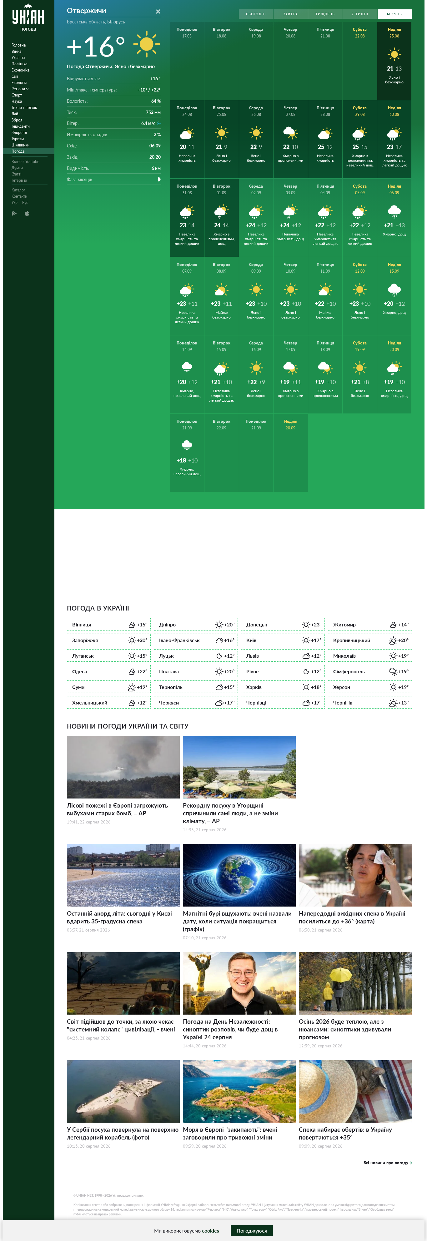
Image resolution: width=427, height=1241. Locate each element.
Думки (17, 168)
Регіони (19, 88)
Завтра (290, 14)
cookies (210, 1231)
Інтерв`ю (19, 180)
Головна (19, 45)
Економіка (20, 70)
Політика (19, 64)
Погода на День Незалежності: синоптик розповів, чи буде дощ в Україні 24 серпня (230, 1029)
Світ (15, 76)
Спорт (17, 95)
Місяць (394, 14)
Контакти (19, 196)
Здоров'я (19, 132)
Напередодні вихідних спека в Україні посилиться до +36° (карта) (352, 917)
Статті (16, 174)
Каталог (18, 190)
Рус (25, 202)
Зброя (17, 120)
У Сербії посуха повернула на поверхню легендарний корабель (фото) (122, 1133)
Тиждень (325, 14)
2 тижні (359, 14)
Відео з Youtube (25, 161)
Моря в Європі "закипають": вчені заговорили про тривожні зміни (230, 1133)
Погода (18, 151)
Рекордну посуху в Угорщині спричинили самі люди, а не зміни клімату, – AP (230, 813)
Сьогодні (256, 14)
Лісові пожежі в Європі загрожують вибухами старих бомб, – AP (117, 809)
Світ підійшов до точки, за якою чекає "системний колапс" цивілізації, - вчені (121, 1025)
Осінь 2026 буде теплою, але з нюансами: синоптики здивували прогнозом (345, 1029)
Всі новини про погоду (386, 1162)
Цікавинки (20, 145)
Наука (17, 101)
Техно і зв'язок (24, 107)
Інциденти (21, 126)
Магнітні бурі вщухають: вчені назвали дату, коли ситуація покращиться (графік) (237, 921)
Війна (16, 51)
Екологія (19, 82)
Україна (18, 57)
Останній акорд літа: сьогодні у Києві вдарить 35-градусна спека (119, 917)
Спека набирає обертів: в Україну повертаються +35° (345, 1133)
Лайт (16, 113)
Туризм (18, 138)
